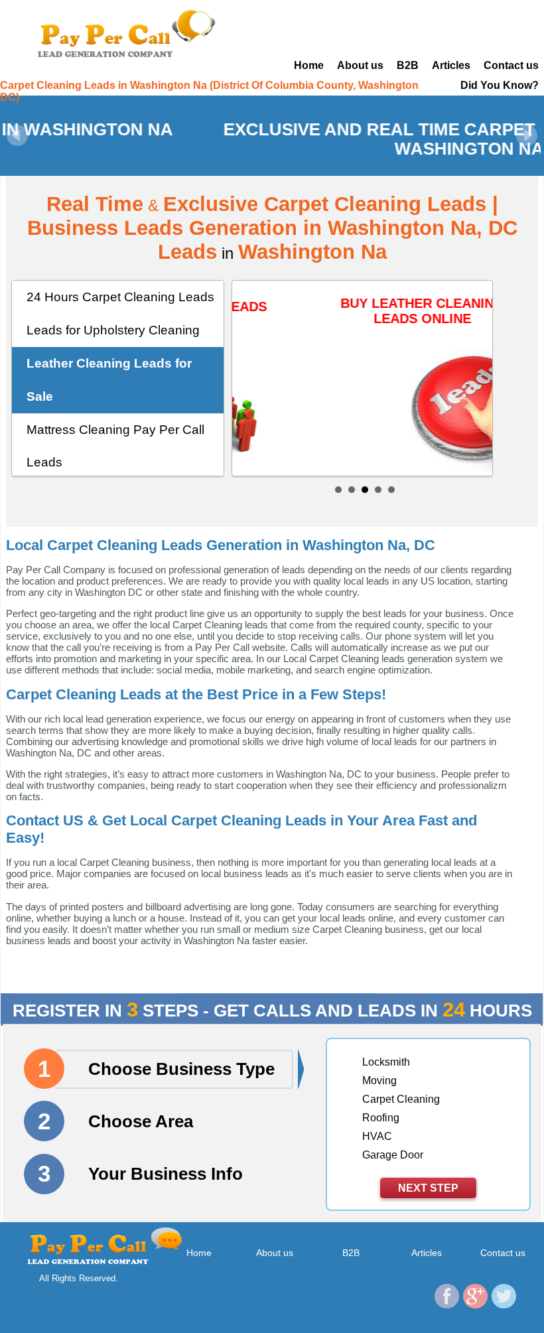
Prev (17, 135)
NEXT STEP (428, 1188)
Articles (451, 65)
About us (360, 65)
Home (309, 65)
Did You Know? (499, 85)
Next (526, 135)
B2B (408, 65)
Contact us (511, 65)
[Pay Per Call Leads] (125, 32)
